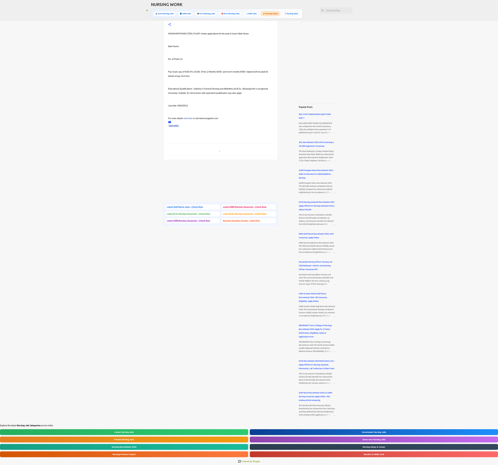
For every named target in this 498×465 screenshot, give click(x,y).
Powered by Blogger (250, 461)
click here (188, 118)
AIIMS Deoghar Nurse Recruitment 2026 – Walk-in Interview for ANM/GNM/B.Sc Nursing (316, 174)
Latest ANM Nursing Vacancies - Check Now (188, 221)
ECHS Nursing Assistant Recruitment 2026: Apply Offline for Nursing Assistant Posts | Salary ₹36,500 (316, 206)
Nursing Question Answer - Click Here (241, 221)
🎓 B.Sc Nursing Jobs (206, 14)
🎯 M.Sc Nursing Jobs (230, 14)
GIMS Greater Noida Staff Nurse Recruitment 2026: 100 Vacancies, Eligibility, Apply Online (313, 297)
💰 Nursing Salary (270, 14)
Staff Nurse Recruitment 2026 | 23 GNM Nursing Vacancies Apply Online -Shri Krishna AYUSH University (315, 396)
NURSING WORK (166, 4)
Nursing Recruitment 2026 (124, 447)
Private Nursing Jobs (124, 439)
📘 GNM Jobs (185, 14)
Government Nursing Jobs (374, 432)
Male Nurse (173, 126)
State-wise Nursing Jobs (374, 439)
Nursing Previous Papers (124, 454)
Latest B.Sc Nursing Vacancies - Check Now (188, 214)
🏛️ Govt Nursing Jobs (164, 14)
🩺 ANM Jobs (251, 14)
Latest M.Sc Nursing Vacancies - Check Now (244, 214)
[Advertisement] (220, 182)
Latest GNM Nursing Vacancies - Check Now (244, 207)
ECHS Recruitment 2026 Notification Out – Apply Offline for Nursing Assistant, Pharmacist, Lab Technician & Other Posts (317, 365)
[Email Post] (169, 123)
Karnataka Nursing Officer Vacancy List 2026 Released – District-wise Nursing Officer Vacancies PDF (315, 265)
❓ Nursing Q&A (291, 14)
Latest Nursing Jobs (124, 432)
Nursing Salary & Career (374, 447)
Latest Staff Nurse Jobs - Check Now (185, 207)
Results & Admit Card (374, 454)
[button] (169, 24)
